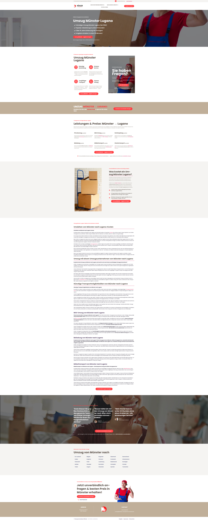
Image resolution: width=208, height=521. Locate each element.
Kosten (111, 232)
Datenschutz (131, 518)
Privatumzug (81, 136)
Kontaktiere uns (82, 279)
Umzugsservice (94, 244)
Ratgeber (121, 518)
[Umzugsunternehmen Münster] (78, 6)
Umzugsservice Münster (112, 4)
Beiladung (91, 145)
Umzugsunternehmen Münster (97, 4)
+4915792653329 (129, 1)
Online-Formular (118, 182)
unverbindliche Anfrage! (126, 156)
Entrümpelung (130, 136)
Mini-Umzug (77, 318)
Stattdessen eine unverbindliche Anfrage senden (123, 88)
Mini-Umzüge (105, 136)
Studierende (100, 135)
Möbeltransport (109, 146)
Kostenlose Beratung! (117, 67)
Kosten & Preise (104, 7)
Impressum (126, 518)
